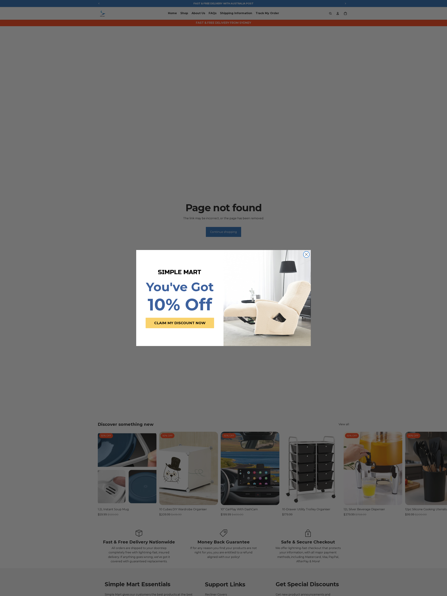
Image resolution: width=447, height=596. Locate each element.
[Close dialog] (306, 254)
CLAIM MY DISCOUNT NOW (180, 323)
